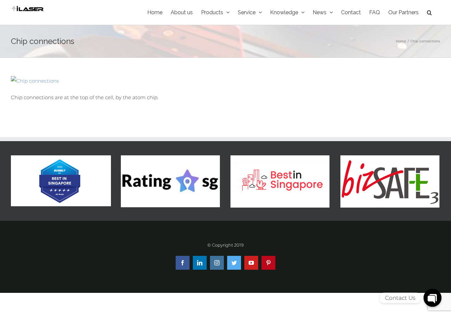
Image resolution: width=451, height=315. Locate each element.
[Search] (429, 12)
